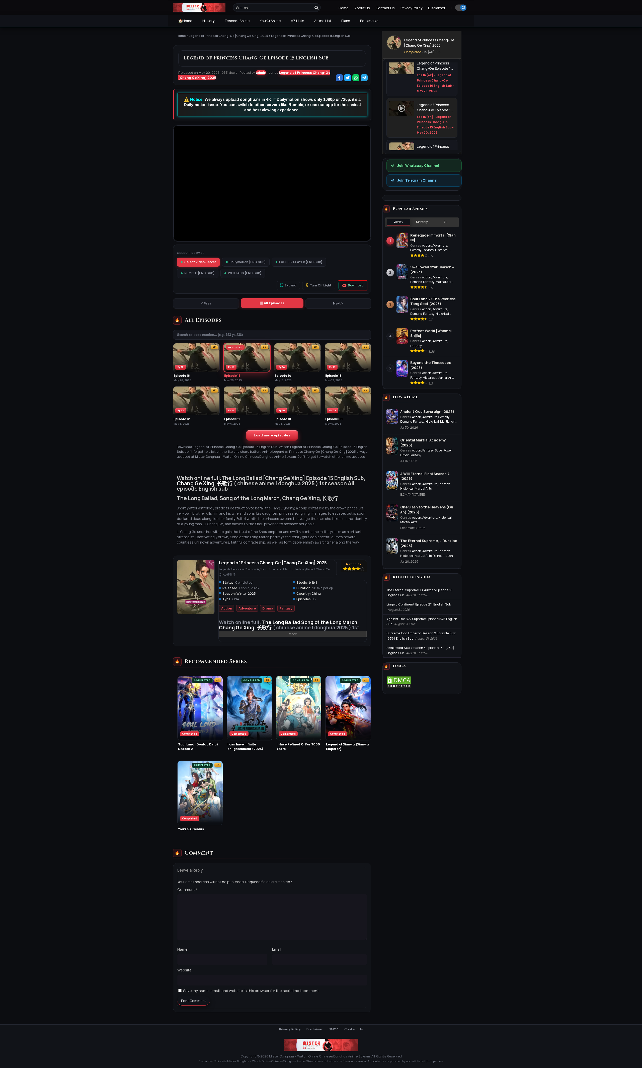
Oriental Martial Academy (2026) (423, 442)
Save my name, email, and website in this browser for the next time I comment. (251, 990)
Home (344, 8)
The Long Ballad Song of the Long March (309, 622)
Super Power (443, 450)
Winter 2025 (246, 593)
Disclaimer (436, 8)
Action (226, 608)
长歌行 (225, 483)
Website (184, 970)
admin (261, 72)
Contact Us (385, 8)
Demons (416, 282)
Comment (187, 889)
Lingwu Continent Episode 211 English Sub (418, 604)
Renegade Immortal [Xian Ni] (433, 238)
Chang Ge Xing (195, 483)
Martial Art (443, 282)
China (316, 593)
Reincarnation (443, 556)
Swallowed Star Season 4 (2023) (432, 269)
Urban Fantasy (410, 455)
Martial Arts (445, 377)
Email (276, 949)
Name (182, 949)
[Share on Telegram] (364, 78)
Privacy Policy (411, 8)
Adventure (247, 608)
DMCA (334, 1029)
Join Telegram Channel (417, 180)
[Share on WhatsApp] (356, 78)
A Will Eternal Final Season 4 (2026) (425, 476)
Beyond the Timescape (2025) (430, 365)
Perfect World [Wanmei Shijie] (431, 333)
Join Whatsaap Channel (418, 165)
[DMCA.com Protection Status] (399, 687)
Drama (267, 608)
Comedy (415, 250)
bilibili (313, 582)
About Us (362, 8)
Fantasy (286, 608)
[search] (316, 7)
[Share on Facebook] (340, 78)
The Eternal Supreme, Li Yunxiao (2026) (428, 543)
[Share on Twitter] (348, 78)
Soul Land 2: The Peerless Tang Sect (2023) (432, 301)
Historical (441, 250)
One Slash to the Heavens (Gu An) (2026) (426, 509)
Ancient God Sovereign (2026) (427, 411)
